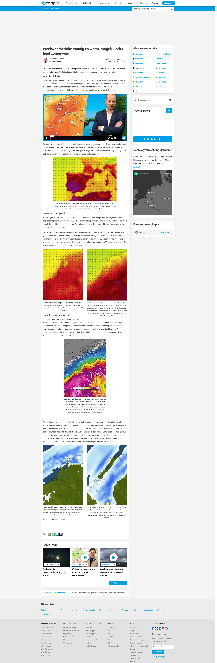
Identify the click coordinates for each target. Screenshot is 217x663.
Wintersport (160, 86)
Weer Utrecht (45, 655)
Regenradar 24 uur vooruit (71, 610)
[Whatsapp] (53, 534)
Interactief (139, 82)
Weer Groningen (46, 643)
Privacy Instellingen (158, 657)
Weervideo (160, 73)
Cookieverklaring (135, 658)
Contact (88, 643)
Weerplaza (133, 631)
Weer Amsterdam (47, 628)
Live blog (138, 91)
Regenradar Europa (120, 610)
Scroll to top (213, 659)
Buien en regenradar (49, 610)
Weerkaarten (104, 610)
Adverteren (89, 637)
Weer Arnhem (46, 631)
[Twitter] (61, 534)
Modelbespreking (163, 54)
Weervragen (160, 77)
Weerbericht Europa (70, 628)
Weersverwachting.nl (137, 640)
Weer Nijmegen (46, 646)
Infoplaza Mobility (136, 637)
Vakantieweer (161, 63)
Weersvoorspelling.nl (137, 643)
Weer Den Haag (46, 640)
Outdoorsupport (91, 640)
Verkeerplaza (134, 634)
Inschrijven (158, 652)
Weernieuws (67, 643)
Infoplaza (111, 628)
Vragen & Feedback (136, 652)
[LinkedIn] (160, 629)
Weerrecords (161, 68)
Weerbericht (90, 610)
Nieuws (131, 3)
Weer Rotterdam (47, 649)
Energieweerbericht (142, 77)
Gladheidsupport (91, 646)
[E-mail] (49, 534)
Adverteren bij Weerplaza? (139, 646)
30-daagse (139, 59)
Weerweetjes (161, 82)
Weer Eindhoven (46, 634)
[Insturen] (169, 110)
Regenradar (70, 3)
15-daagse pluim (47, 614)
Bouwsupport (90, 628)
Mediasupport (90, 634)
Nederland (87, 3)
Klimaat (117, 3)
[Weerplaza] (51, 3)
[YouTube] (163, 629)
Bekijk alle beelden (152, 139)
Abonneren (133, 661)
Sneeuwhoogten (69, 637)
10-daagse (139, 54)
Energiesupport (90, 631)
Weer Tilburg (45, 652)
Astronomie (139, 68)
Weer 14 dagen (163, 610)
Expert (143, 3)
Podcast (159, 59)
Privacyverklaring (136, 655)
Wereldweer (102, 3)
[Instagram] (166, 629)
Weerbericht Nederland (71, 631)
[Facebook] (57, 534)
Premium (155, 3)
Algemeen (50, 544)
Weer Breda (45, 637)
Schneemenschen (114, 646)
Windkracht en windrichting (142, 610)
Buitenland (139, 73)
